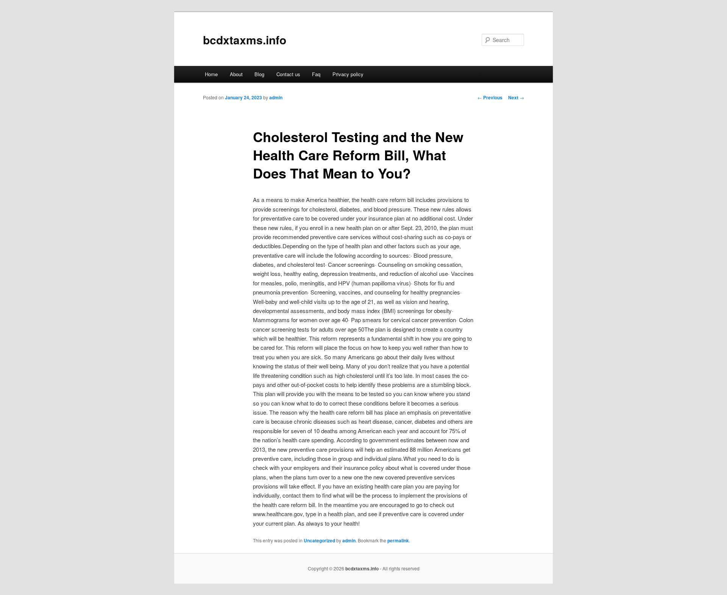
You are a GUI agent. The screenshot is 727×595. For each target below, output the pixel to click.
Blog (259, 74)
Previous (489, 97)
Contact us (288, 74)
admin (275, 97)
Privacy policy (348, 74)
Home (211, 74)
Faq (316, 74)
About (236, 74)
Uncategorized (319, 540)
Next (516, 97)
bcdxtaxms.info (244, 39)
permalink (398, 540)
